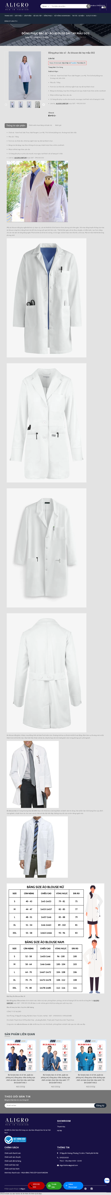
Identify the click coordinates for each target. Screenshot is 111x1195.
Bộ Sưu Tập (37, 16)
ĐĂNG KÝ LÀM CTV (11, 21)
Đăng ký (100, 1105)
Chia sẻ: (51, 113)
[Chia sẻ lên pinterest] (53, 116)
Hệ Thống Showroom (62, 16)
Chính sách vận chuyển (13, 1157)
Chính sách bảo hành (12, 1169)
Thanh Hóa (61, 1127)
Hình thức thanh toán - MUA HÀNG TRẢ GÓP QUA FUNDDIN (26, 1173)
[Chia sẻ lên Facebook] (49, 116)
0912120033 (64, 1158)
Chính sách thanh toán (13, 1153)
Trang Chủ (9, 16)
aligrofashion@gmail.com (69, 1165)
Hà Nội (59, 1131)
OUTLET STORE (91, 16)
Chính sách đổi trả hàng (13, 1161)
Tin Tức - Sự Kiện (78, 16)
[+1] (55, 116)
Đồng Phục (48, 16)
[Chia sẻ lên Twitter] (51, 116)
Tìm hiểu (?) (78, 63)
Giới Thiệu (18, 16)
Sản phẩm (27, 16)
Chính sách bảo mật (12, 1165)
